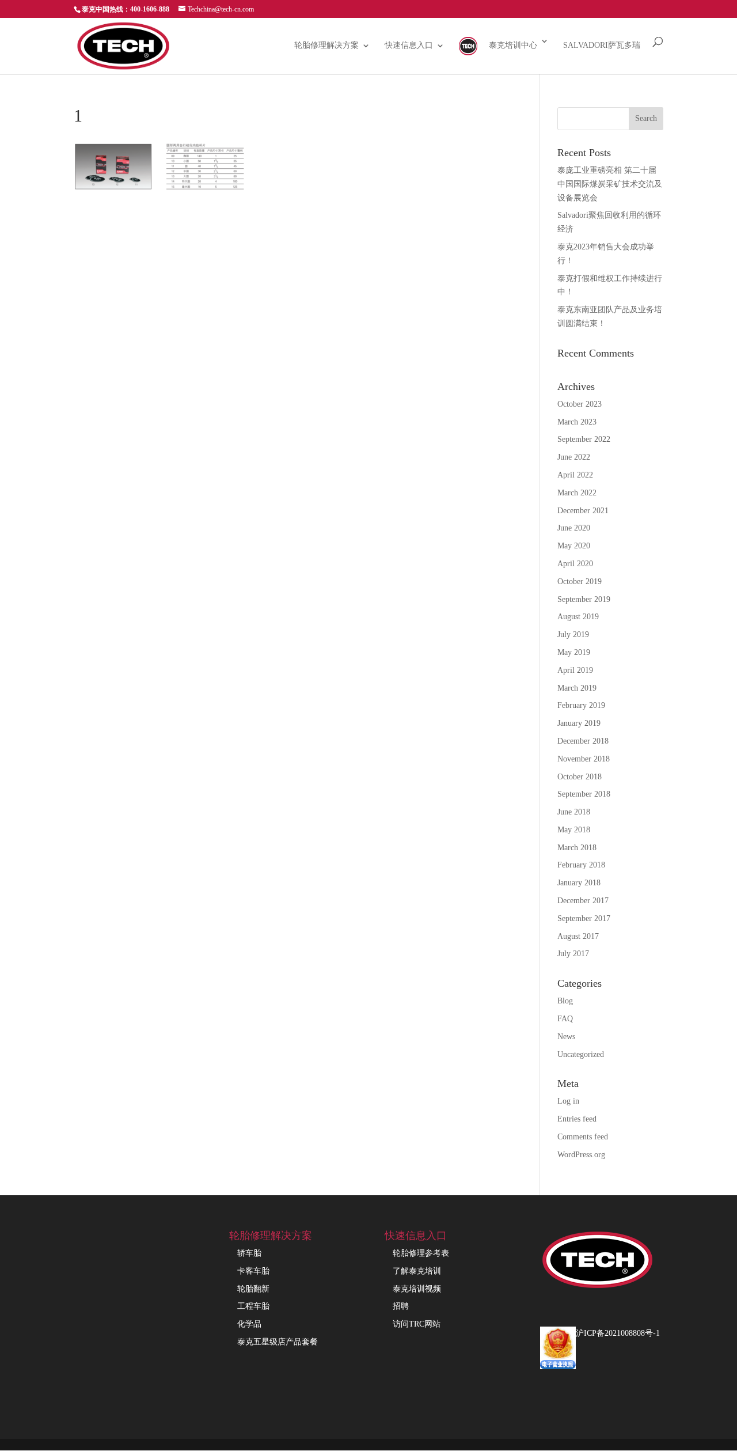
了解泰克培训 (417, 1271)
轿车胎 (249, 1253)
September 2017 (583, 918)
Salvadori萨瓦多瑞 (601, 45)
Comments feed (582, 1136)
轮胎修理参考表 (421, 1253)
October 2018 (579, 776)
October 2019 (579, 581)
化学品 (249, 1324)
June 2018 (573, 812)
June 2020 (573, 528)
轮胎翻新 (253, 1289)
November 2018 (583, 759)
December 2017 (583, 900)
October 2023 (579, 404)
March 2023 (577, 422)
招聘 (401, 1306)
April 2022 (575, 475)
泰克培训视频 (417, 1289)
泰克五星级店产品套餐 (277, 1342)
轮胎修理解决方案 (326, 45)
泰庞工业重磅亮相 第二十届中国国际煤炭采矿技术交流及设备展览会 (609, 184)
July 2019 (573, 634)
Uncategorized (580, 1054)
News (566, 1036)
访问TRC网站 (416, 1324)
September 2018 (583, 794)
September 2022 (583, 439)
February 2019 (581, 705)
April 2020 (575, 563)
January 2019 (579, 723)
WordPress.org (581, 1154)
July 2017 (573, 953)
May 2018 (573, 829)
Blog (565, 1001)
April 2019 (575, 670)
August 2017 (578, 936)
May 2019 (573, 652)
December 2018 (583, 741)
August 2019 (578, 616)
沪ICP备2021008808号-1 (618, 1333)
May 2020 (573, 545)
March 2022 (577, 492)
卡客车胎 (253, 1271)
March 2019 (577, 688)
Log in (568, 1101)
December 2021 (583, 510)
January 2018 (579, 882)
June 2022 (573, 457)
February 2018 (581, 865)
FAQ (565, 1018)
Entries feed (577, 1119)
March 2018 (577, 847)
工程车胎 (253, 1306)
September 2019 (583, 599)
